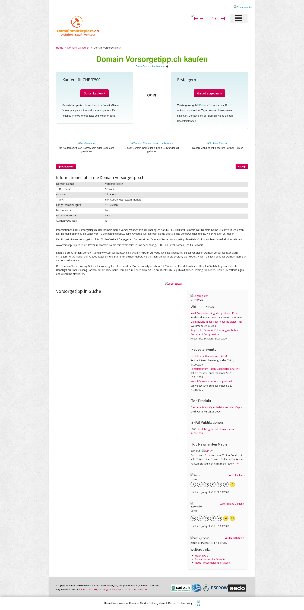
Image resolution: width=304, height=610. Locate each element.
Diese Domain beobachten (150, 66)
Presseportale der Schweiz (210, 559)
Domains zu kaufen (78, 47)
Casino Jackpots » (234, 537)
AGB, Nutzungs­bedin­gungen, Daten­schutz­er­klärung (120, 589)
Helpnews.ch (202, 555)
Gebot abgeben (208, 93)
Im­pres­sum (85, 589)
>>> (237, 463)
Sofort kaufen (94, 93)
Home (59, 47)
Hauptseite (67, 166)
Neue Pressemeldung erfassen (212, 562)
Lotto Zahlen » (236, 475)
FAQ (240, 166)
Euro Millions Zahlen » (232, 503)
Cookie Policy (184, 603)
